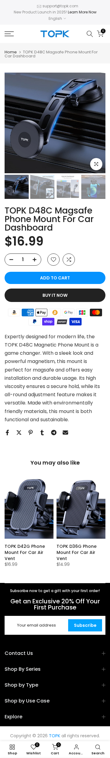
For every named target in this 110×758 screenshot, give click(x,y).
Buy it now (55, 295)
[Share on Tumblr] (42, 432)
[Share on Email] (65, 432)
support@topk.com (60, 6)
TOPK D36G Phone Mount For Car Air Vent (77, 552)
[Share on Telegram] (54, 432)
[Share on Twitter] (19, 432)
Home (11, 52)
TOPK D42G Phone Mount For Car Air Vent (25, 552)
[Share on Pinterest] (30, 432)
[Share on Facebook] (7, 432)
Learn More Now (82, 12)
